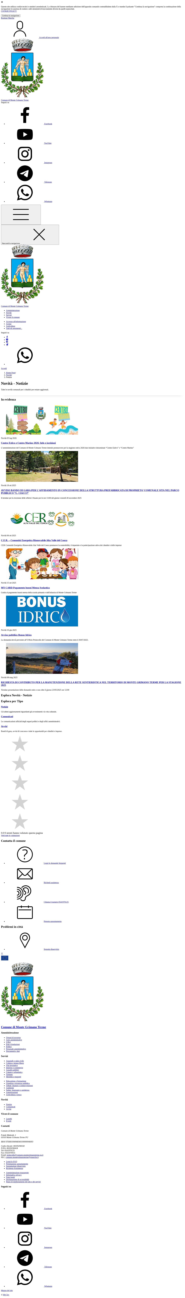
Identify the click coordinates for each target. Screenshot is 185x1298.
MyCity (6, 1295)
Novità (8, 375)
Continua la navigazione (10, 16)
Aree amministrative (14, 1040)
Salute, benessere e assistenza (17, 1090)
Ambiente (10, 1088)
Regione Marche (7, 18)
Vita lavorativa (12, 1065)
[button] (13, 310)
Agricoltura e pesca (13, 1095)
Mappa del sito (7, 1290)
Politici (9, 1047)
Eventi (8, 1121)
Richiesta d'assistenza (14, 1168)
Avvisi (8, 1109)
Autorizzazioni (12, 1092)
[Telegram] (7, 345)
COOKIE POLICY (9, 11)
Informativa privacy (14, 1175)
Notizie (9, 1104)
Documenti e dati (13, 1051)
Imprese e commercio (14, 1068)
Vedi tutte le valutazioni (10, 835)
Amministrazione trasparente (17, 1173)
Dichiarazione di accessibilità (17, 1179)
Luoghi (9, 1119)
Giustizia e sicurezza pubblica (18, 1083)
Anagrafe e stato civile (15, 1061)
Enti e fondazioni (13, 1044)
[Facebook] (7, 337)
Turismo (9, 1074)
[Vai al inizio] (2, 954)
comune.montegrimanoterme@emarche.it (22, 1157)
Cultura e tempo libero (15, 1063)
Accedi (4, 368)
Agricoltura (10, 326)
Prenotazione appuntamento (17, 1164)
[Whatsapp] (25, 364)
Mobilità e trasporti (13, 1077)
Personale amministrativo (16, 1049)
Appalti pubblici (12, 1070)
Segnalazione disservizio (16, 1166)
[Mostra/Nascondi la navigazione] (21, 215)
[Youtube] (7, 340)
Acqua (8, 324)
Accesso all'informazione (16, 321)
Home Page (10, 373)
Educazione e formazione (16, 1081)
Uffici (8, 1042)
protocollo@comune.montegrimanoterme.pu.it (25, 1155)
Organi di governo (13, 1038)
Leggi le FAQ (11, 1162)
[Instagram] (7, 342)
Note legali (10, 1177)
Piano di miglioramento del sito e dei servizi (23, 1182)
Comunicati (10, 1107)
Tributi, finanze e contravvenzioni (19, 1086)
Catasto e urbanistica (14, 1072)
